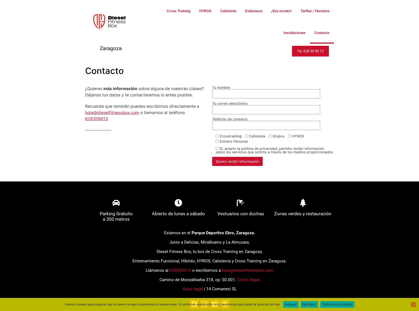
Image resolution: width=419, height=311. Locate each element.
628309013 (96, 118)
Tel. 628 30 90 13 (310, 51)
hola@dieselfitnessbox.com (112, 112)
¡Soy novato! (281, 11)
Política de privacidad (337, 304)
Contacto (322, 33)
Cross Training (179, 11)
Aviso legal (193, 288)
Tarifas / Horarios (315, 11)
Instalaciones (294, 33)
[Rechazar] (413, 304)
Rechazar (309, 304)
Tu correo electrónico (230, 104)
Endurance (254, 11)
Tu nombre (221, 88)
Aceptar (290, 304)
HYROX (205, 11)
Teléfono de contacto (230, 119)
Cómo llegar (248, 279)
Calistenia (228, 11)
